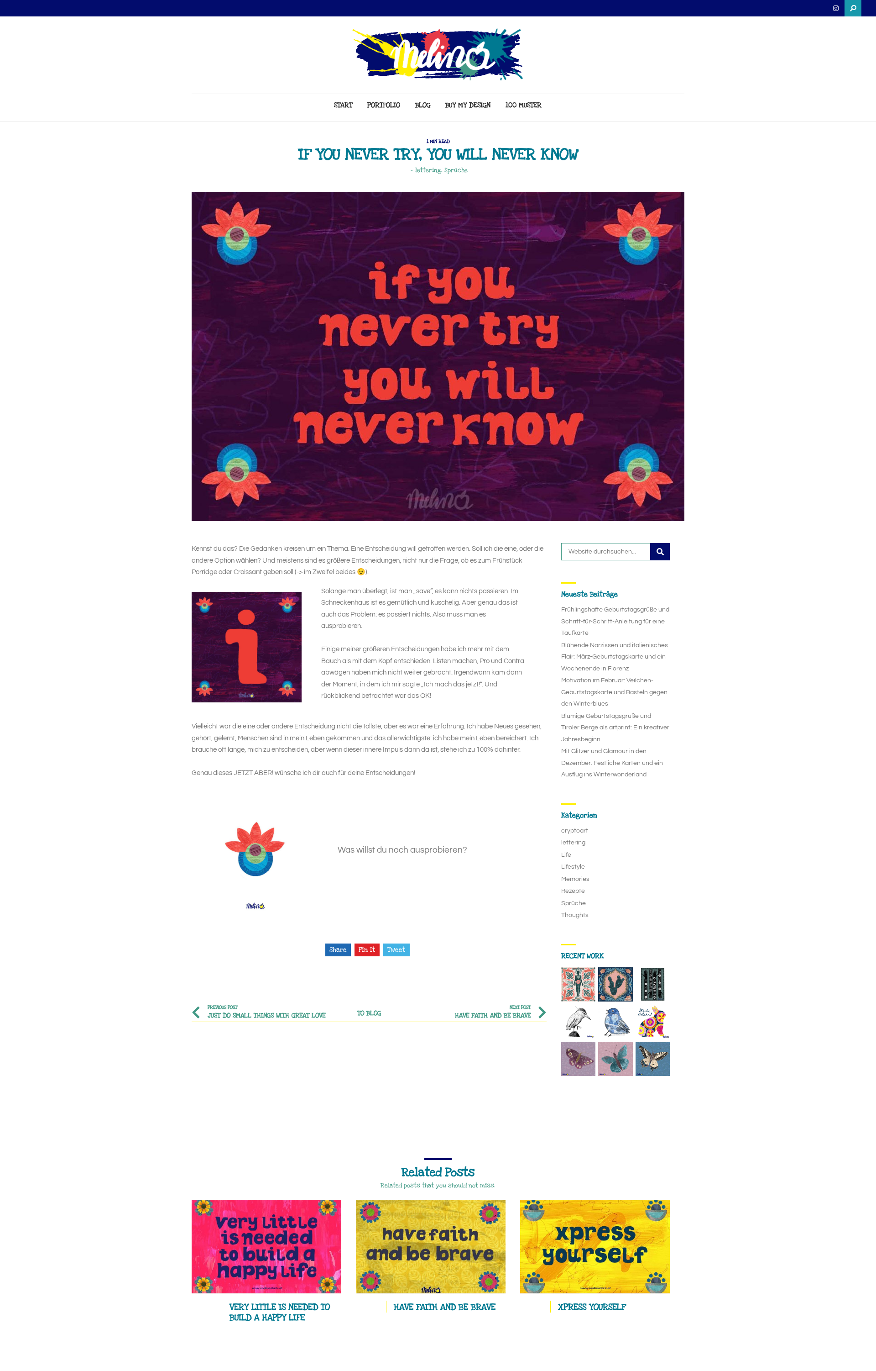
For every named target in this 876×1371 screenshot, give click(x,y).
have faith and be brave (444, 1307)
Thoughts (575, 915)
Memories (575, 879)
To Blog (369, 1013)
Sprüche (456, 170)
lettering (428, 170)
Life (566, 855)
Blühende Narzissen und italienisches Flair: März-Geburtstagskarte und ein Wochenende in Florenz (614, 657)
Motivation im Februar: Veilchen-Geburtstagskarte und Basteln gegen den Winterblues (614, 692)
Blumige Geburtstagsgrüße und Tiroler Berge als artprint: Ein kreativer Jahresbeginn (615, 728)
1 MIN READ (438, 141)
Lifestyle (573, 867)
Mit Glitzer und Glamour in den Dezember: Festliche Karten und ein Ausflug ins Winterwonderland (612, 763)
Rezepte (573, 891)
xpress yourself (592, 1307)
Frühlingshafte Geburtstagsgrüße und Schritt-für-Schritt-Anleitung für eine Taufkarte (615, 621)
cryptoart (574, 831)
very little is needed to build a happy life (279, 1312)
